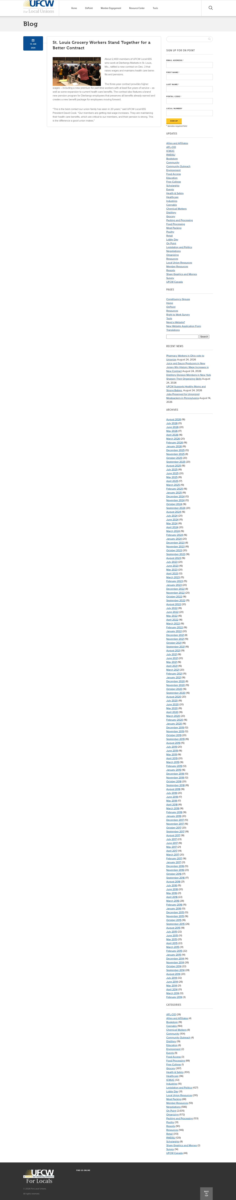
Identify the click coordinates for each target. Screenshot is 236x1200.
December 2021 (175, 635)
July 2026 (172, 423)
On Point (171, 243)
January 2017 (173, 862)
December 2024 (175, 496)
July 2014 (171, 978)
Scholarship (172, 185)
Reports (170, 270)
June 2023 (172, 565)
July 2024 (172, 515)
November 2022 (175, 592)
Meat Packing (173, 228)
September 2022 (175, 600)
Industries (171, 201)
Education (172, 178)
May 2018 (171, 800)
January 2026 (174, 446)
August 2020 (173, 696)
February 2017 (174, 858)
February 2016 (174, 904)
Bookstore (172, 158)
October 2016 (173, 874)
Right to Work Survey (178, 314)
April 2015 (172, 943)
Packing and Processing (179, 220)
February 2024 (174, 535)
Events (170, 189)
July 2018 (171, 793)
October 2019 (173, 735)
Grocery (170, 216)
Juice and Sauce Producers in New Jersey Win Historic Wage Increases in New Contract (187, 367)
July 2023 (172, 562)
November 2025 (175, 454)
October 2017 (173, 827)
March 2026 (173, 438)
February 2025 (174, 488)
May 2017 (171, 847)
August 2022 (173, 604)
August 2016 (173, 881)
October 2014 (173, 966)
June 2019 (172, 750)
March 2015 (172, 947)
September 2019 (175, 739)
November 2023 (175, 546)
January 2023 (174, 585)
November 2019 (175, 731)
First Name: (172, 72)
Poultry (170, 231)
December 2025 (175, 450)
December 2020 (175, 681)
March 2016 (172, 900)
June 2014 (172, 981)
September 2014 (175, 970)
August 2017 (173, 835)
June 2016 (172, 889)
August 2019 (173, 743)
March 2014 (172, 993)
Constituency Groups (178, 299)
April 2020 (172, 712)
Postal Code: (173, 96)
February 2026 (174, 442)
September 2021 (175, 646)
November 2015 (175, 916)
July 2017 (171, 839)
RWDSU (170, 154)
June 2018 (172, 797)
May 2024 (172, 523)
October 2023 (174, 550)
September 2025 (175, 461)
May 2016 (171, 893)
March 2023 (173, 577)
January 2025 (174, 492)
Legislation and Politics (179, 247)
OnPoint (89, 8)
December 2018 (175, 773)
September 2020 (175, 693)
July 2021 (171, 654)
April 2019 (172, 758)
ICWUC (170, 151)
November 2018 (175, 777)
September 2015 (175, 924)
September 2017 (175, 831)
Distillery (171, 212)
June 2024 (172, 519)
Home (74, 8)
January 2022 (174, 631)
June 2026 (172, 427)
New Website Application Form (183, 326)
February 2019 (174, 766)
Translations (173, 330)
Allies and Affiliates (177, 143)
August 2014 (173, 974)
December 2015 (175, 912)
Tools (155, 8)
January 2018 (173, 816)
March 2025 (173, 485)
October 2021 (173, 642)
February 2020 (174, 719)
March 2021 (172, 669)
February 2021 (174, 673)
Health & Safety (175, 193)
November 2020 (175, 685)
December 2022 (175, 589)
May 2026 (172, 431)
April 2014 (172, 989)
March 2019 (172, 762)
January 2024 (174, 538)
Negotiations (173, 251)
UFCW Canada (174, 282)
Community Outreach (178, 166)
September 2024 (175, 508)
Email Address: (175, 60)
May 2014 (171, 985)
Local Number (174, 109)
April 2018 (172, 804)
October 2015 (173, 920)
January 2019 (173, 770)
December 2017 (175, 820)
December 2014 (175, 958)
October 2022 (174, 596)
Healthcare (172, 197)
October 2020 (174, 689)
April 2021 (172, 666)
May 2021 (171, 662)
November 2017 (175, 823)
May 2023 (172, 569)
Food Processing (175, 224)
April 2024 (172, 527)
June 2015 (172, 935)
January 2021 (173, 677)
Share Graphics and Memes (181, 274)
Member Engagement (111, 8)
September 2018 (175, 785)
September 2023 (175, 554)
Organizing (172, 255)
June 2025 (172, 473)
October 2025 (174, 458)
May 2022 (172, 615)
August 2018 (173, 789)
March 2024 (173, 531)
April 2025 (172, 481)
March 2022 (173, 623)
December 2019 (175, 727)
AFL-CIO (171, 147)
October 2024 (174, 504)
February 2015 (174, 951)
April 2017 (171, 850)
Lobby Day (172, 239)
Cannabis (171, 205)
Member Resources (177, 266)
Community (172, 162)
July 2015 (171, 931)
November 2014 (175, 962)
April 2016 (172, 897)
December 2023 (175, 542)
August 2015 (173, 927)
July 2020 (172, 700)
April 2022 (172, 619)
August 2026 (173, 419)
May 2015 (171, 939)
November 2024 (175, 500)
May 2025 (172, 477)
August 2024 (173, 512)
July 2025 (172, 469)
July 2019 (171, 746)
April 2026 (172, 434)
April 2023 (172, 573)
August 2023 (173, 558)
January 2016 (173, 908)
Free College (173, 181)
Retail (169, 235)
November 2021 (175, 639)
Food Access (173, 174)
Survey (170, 278)
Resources (172, 258)
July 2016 (171, 885)
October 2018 (173, 781)
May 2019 (171, 754)
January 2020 (174, 723)
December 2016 (175, 866)
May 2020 (172, 708)
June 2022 (172, 612)
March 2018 (172, 808)
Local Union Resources (179, 262)
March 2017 (172, 854)
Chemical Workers (176, 208)
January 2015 (173, 954)
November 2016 (175, 870)
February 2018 (174, 812)
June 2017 (172, 843)
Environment (173, 170)
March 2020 (173, 716)
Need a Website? (175, 322)
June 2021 (172, 658)
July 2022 (172, 608)
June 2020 (172, 704)
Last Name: (172, 84)
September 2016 (175, 877)
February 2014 (174, 997)
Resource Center (137, 8)
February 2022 (174, 627)
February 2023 (174, 581)
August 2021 (173, 650)
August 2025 (173, 465)
